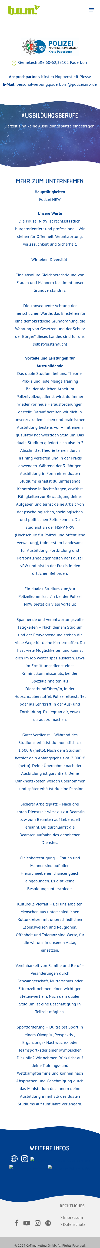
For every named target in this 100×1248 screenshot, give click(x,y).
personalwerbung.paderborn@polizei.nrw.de (57, 84)
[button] (91, 9)
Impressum (73, 1217)
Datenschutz (74, 1224)
